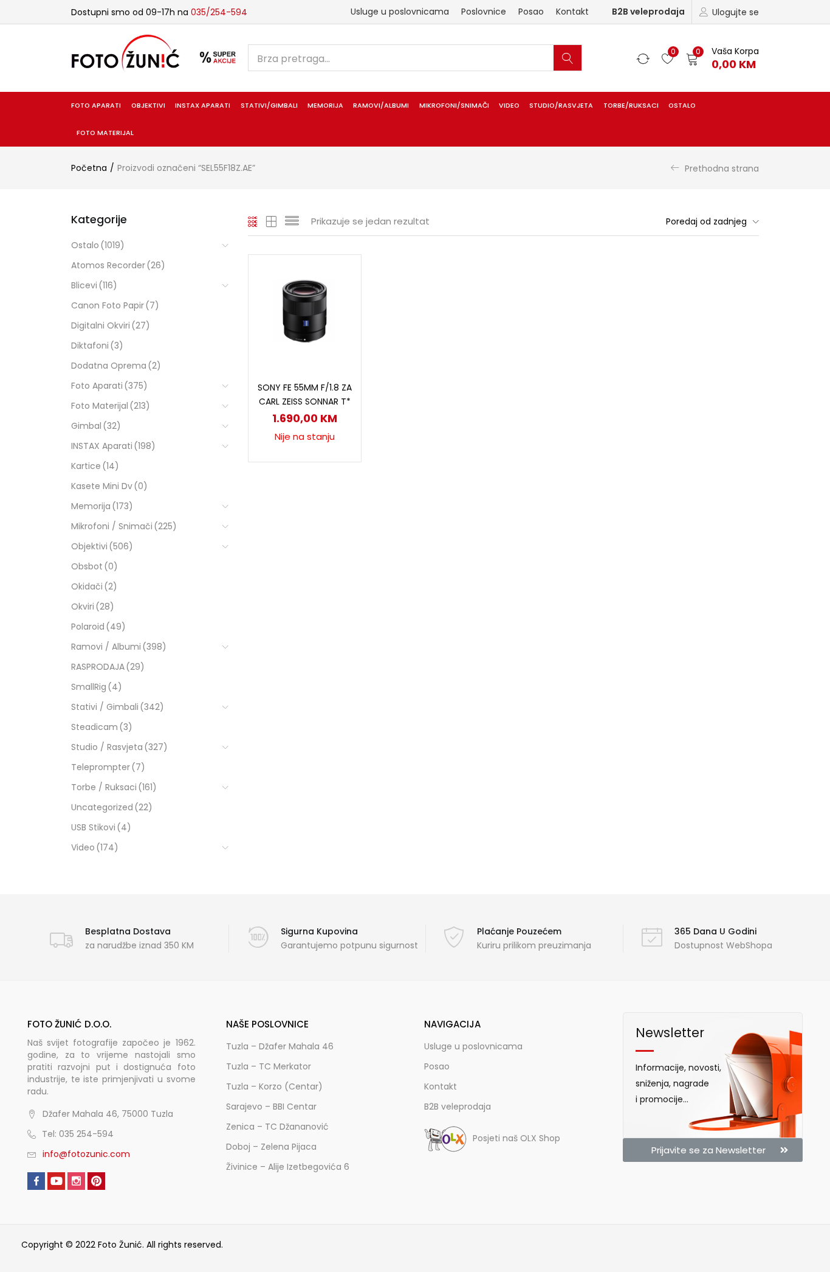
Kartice (95, 466)
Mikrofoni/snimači (454, 105)
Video (509, 105)
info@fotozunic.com (86, 1154)
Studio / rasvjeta (119, 747)
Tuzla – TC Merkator (268, 1066)
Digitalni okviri (110, 325)
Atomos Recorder (118, 265)
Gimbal (96, 426)
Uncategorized (112, 807)
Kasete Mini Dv (109, 486)
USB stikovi (101, 827)
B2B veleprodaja (648, 11)
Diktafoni (97, 345)
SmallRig (96, 687)
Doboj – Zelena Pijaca (271, 1147)
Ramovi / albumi (118, 647)
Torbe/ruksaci (631, 105)
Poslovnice (483, 11)
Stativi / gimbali (117, 707)
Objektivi (148, 105)
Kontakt (572, 11)
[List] (292, 221)
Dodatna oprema (116, 366)
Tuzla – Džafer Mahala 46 (280, 1046)
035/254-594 (219, 12)
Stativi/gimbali (269, 105)
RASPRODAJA (108, 667)
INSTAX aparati (202, 105)
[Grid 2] (272, 221)
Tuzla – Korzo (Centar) (274, 1086)
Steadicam (101, 727)
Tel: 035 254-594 (78, 1134)
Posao (531, 11)
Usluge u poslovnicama (400, 11)
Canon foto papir (115, 305)
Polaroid (98, 626)
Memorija (325, 105)
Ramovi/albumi (381, 105)
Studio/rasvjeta (561, 105)
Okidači (94, 586)
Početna (89, 168)
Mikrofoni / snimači (124, 526)
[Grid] (253, 221)
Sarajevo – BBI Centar (271, 1106)
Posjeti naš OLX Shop (516, 1138)
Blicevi (94, 285)
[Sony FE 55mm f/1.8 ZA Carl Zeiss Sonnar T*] (305, 310)
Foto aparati (96, 105)
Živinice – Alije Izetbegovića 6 (287, 1167)
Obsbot (94, 566)
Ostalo (682, 105)
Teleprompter (108, 767)
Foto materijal (105, 132)
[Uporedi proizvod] (337, 299)
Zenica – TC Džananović (277, 1127)
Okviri (92, 606)
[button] (722, 58)
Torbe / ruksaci (114, 787)
